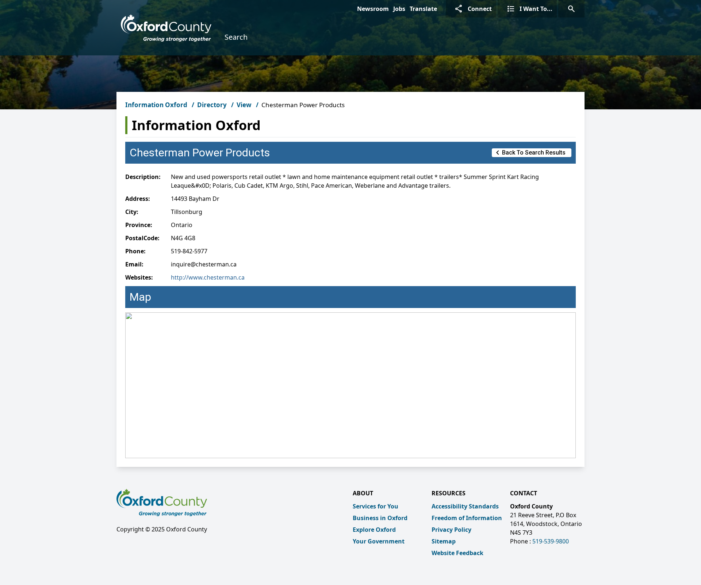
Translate (423, 9)
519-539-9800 (550, 541)
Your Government (379, 541)
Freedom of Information (467, 518)
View (244, 105)
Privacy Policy (451, 530)
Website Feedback (457, 553)
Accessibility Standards (465, 506)
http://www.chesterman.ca (208, 277)
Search (236, 37)
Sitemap (444, 541)
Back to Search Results (529, 152)
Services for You (375, 506)
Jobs (399, 9)
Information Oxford (156, 105)
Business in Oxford (380, 518)
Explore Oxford (374, 530)
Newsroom (373, 9)
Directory (212, 105)
